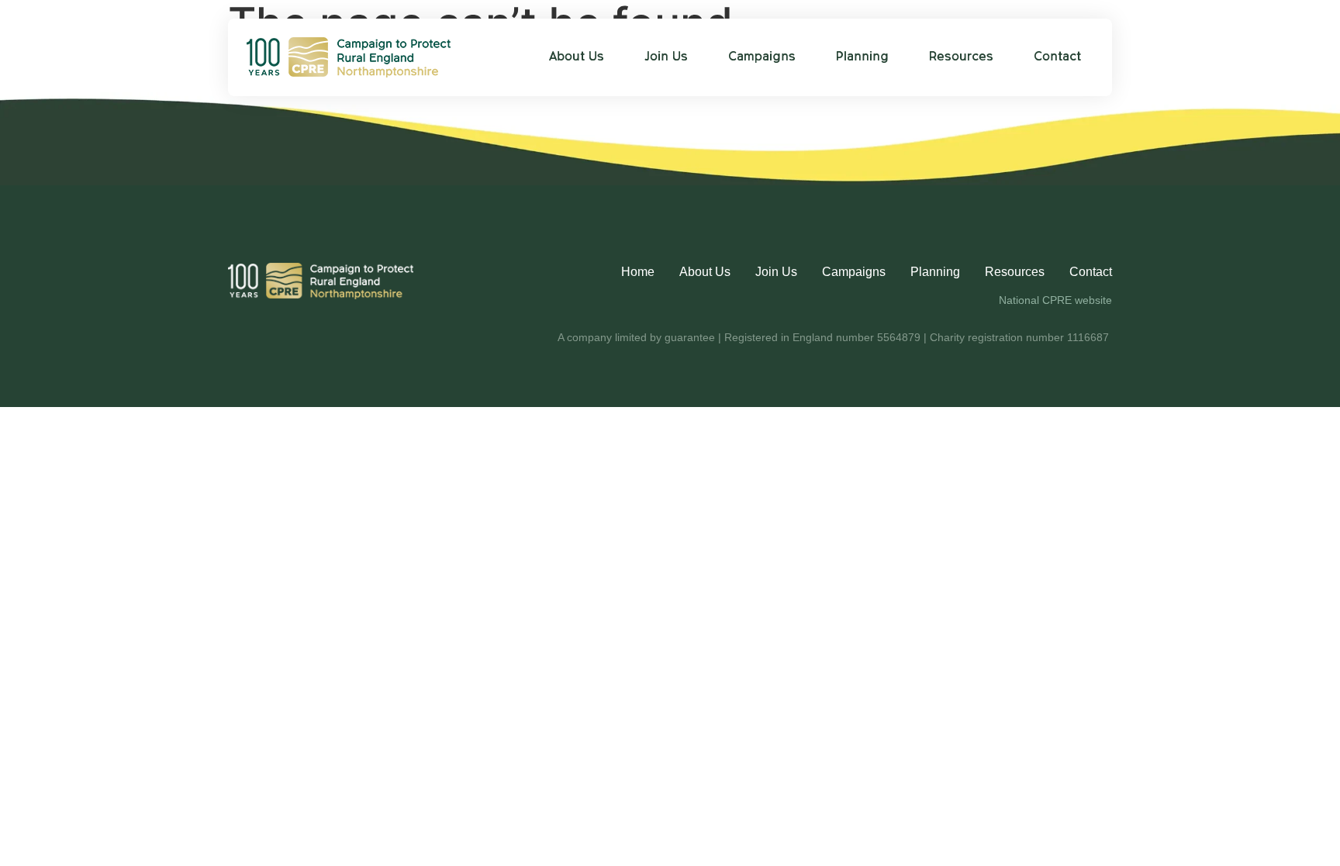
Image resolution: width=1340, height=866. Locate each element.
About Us (576, 57)
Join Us (666, 57)
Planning (862, 57)
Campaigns (762, 57)
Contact (1057, 57)
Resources (961, 57)
